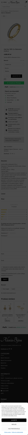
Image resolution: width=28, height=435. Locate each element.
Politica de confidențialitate (17, 432)
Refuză (14, 424)
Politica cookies (7, 432)
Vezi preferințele (14, 428)
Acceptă (14, 420)
